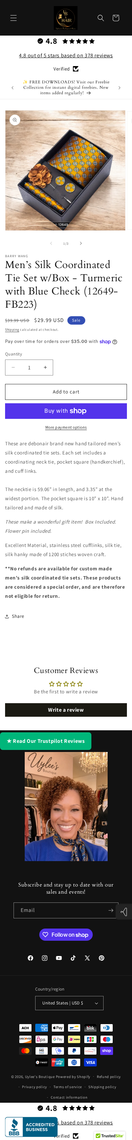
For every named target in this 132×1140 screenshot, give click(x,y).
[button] (13, 18)
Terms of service (67, 1086)
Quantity (13, 354)
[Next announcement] (119, 87)
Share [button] (18, 616)
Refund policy (109, 1076)
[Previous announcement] (12, 87)
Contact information (69, 1097)
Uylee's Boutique (40, 1076)
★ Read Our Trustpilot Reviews (46, 741)
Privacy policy (34, 1086)
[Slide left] (51, 243)
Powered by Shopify (73, 1076)
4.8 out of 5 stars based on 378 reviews (66, 55)
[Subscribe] (110, 910)
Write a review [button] (66, 709)
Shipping (12, 329)
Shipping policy (102, 1086)
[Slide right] (80, 243)
